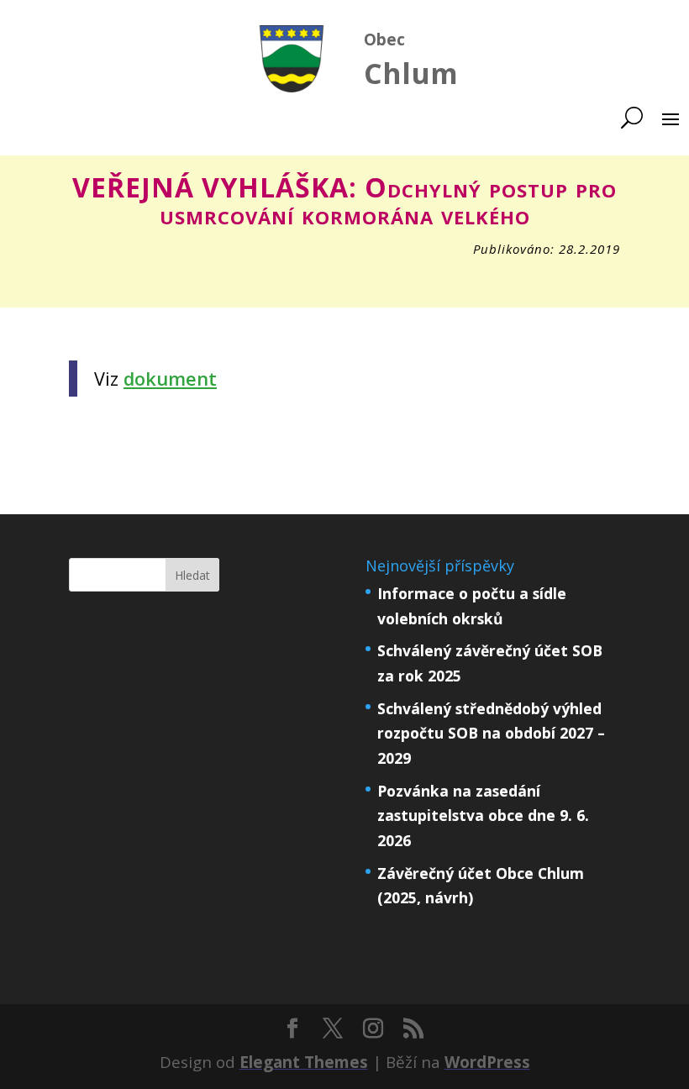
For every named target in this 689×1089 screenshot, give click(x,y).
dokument (170, 378)
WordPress (487, 1062)
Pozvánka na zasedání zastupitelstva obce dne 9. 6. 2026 (483, 816)
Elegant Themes (303, 1062)
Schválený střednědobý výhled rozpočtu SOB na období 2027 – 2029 (491, 733)
